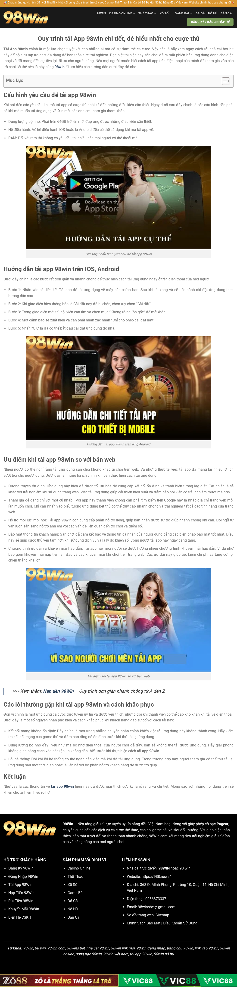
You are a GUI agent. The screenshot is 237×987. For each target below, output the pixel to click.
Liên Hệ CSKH (19, 917)
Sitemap (162, 915)
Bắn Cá (226, 13)
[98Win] (25, 17)
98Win (101, 13)
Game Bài (182, 13)
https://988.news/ (156, 876)
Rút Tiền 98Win (20, 901)
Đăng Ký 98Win (21, 868)
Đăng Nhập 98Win (23, 876)
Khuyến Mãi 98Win (23, 909)
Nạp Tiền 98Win (21, 893)
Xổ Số (164, 13)
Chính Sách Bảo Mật (143, 923)
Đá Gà (200, 13)
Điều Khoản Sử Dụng (180, 923)
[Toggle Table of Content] (223, 81)
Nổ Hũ (212, 13)
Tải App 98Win (20, 884)
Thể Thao (145, 13)
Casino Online (120, 13)
